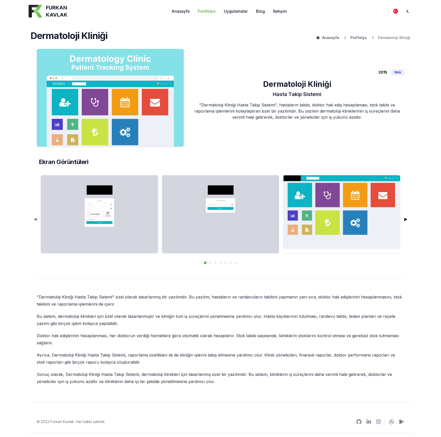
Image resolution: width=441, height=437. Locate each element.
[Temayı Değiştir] (407, 11)
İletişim (280, 11)
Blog (260, 11)
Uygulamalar (236, 11)
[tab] (205, 262)
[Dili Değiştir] (395, 11)
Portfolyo (207, 11)
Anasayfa (181, 11)
